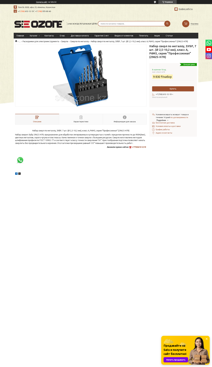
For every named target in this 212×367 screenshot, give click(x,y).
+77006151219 (139, 147)
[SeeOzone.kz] (39, 23)
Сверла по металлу (79, 41)
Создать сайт (41, 2)
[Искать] (167, 24)
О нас (62, 36)
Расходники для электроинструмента (41, 41)
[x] (19, 174)
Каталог (33, 36)
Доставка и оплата (80, 36)
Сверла (64, 41)
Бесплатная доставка (165, 123)
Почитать (143, 36)
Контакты (49, 36)
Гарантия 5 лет (102, 36)
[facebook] (16, 174)
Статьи (169, 36)
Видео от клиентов (124, 36)
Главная (20, 36)
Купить (173, 89)
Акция (157, 36)
